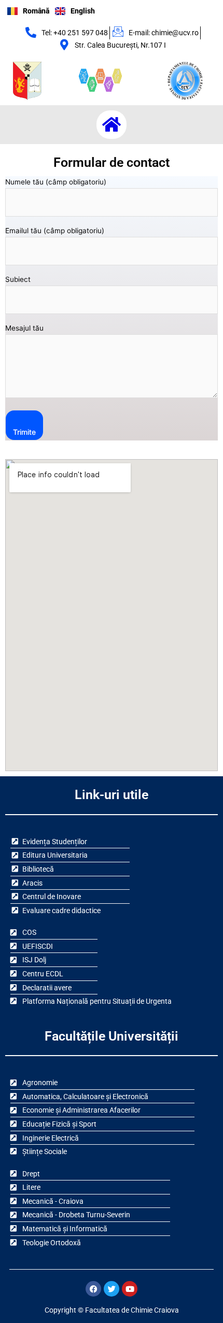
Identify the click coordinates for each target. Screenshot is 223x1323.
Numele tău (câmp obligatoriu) (55, 182)
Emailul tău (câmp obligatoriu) (54, 230)
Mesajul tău (24, 328)
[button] (111, 124)
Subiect (18, 279)
